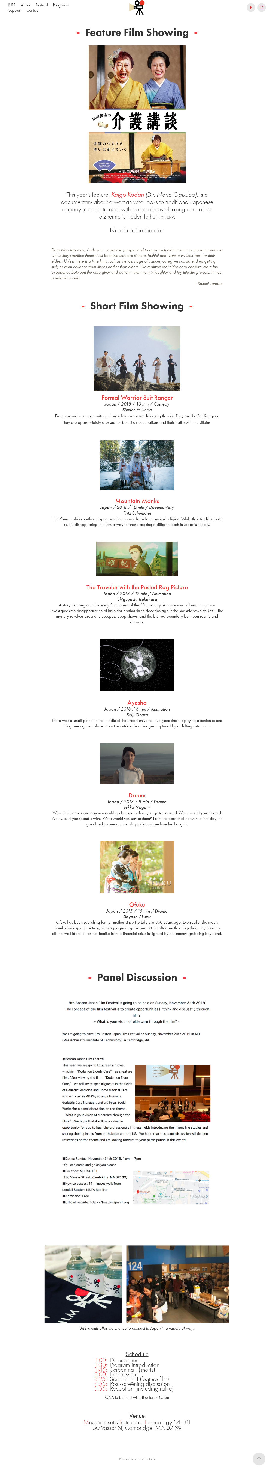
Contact (32, 10)
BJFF (12, 5)
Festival (42, 5)
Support (14, 10)
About (26, 5)
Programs (61, 5)
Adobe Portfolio (145, 1459)
